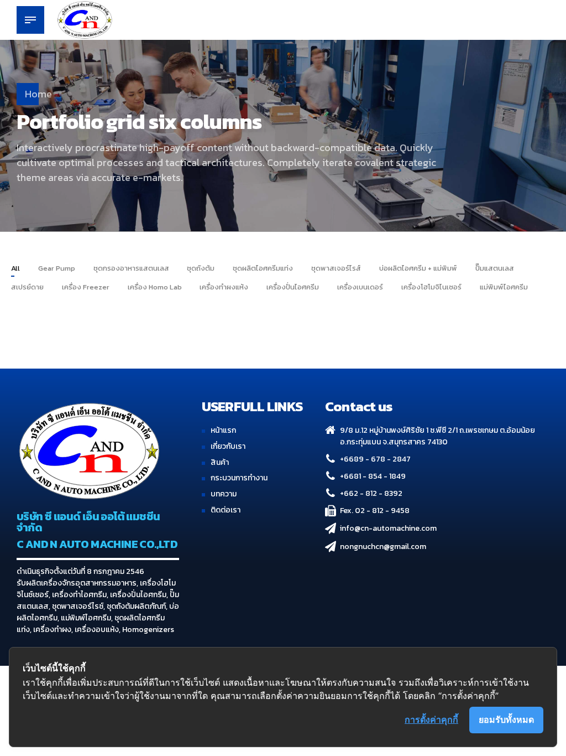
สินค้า (220, 462)
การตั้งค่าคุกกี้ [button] (431, 719)
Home (38, 93)
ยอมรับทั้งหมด (506, 719)
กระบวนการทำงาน (239, 478)
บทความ (224, 494)
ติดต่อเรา (225, 510)
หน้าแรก (223, 430)
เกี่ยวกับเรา (228, 446)
